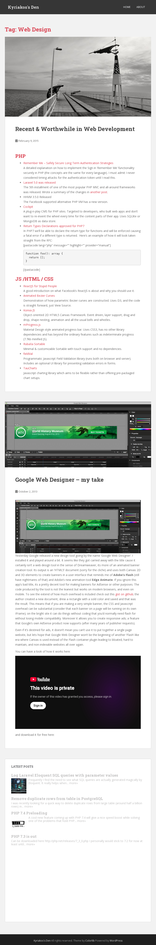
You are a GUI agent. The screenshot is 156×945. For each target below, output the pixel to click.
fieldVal (28, 354)
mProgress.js (32, 325)
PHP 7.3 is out (24, 836)
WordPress (116, 940)
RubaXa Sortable (34, 344)
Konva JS (29, 310)
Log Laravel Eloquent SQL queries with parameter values (64, 775)
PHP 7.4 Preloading (29, 813)
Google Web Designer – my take (59, 479)
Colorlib (90, 940)
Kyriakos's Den (23, 7)
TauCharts (30, 368)
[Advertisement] (78, 887)
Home (126, 7)
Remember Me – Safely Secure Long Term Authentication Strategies (68, 163)
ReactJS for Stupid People (40, 286)
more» (73, 783)
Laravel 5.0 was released (39, 182)
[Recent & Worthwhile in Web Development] (78, 77)
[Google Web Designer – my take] (78, 435)
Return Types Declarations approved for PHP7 (53, 226)
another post (98, 192)
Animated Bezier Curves (39, 296)
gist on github (124, 594)
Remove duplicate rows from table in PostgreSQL (57, 798)
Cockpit (28, 207)
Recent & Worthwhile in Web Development (75, 129)
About (140, 7)
